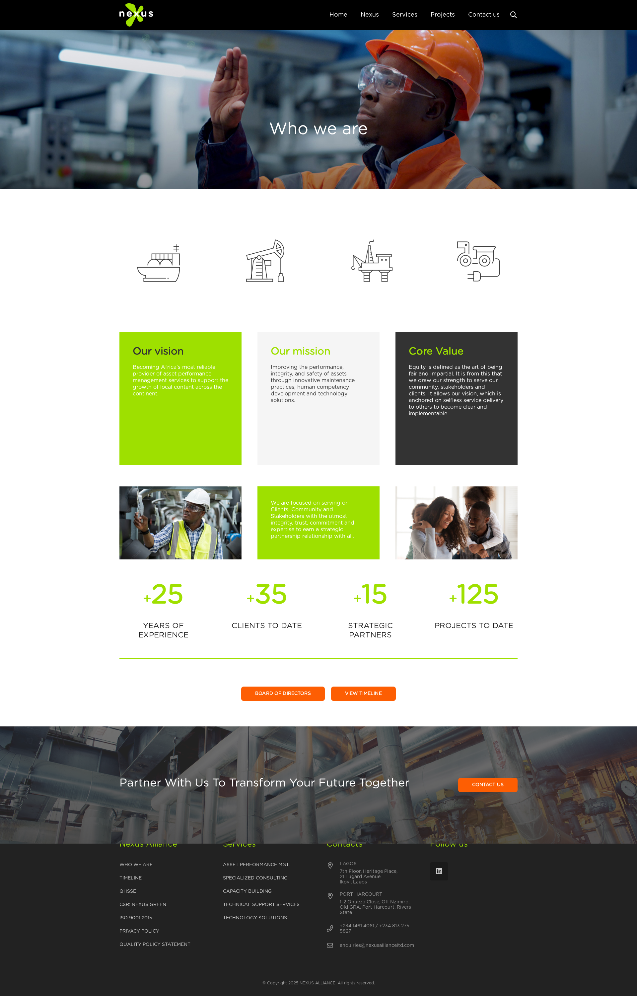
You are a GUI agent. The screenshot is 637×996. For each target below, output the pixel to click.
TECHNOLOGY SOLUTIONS (255, 918)
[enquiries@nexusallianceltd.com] (333, 945)
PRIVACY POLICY (139, 931)
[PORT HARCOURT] (333, 896)
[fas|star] (158, 261)
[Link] (136, 15)
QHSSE (127, 891)
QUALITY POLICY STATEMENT (154, 944)
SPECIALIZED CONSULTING (255, 878)
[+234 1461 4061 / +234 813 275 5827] (333, 928)
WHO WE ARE (136, 865)
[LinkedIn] (439, 871)
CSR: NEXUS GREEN (142, 904)
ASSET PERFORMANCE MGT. (256, 865)
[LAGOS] (333, 865)
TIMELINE (130, 878)
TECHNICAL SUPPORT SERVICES (261, 904)
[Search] (513, 15)
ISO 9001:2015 (135, 918)
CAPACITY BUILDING (247, 891)
